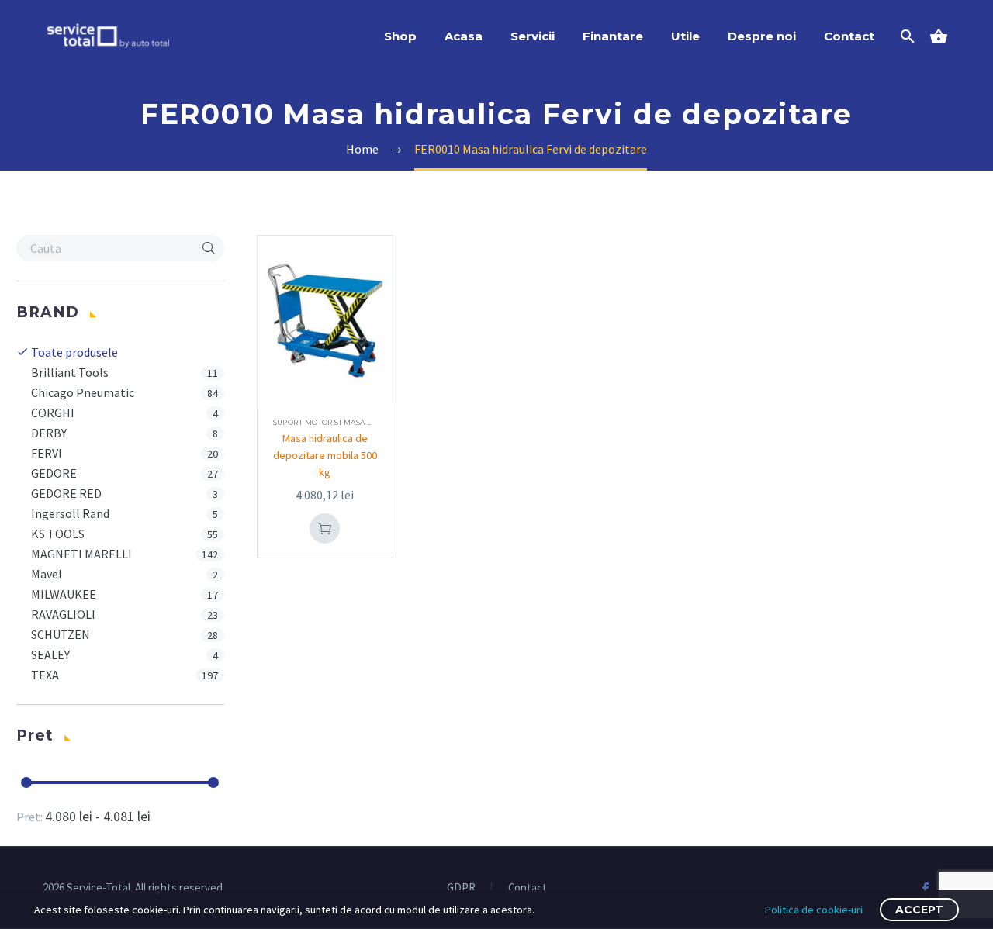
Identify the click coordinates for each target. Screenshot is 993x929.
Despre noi (762, 36)
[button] (208, 248)
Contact (849, 36)
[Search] (906, 36)
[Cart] (945, 36)
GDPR (461, 888)
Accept (919, 910)
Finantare (613, 36)
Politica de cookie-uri (814, 910)
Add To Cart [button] (325, 528)
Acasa (464, 36)
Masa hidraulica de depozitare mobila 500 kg (325, 455)
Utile (685, 36)
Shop (400, 36)
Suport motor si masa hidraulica (344, 422)
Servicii (532, 36)
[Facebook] (925, 888)
